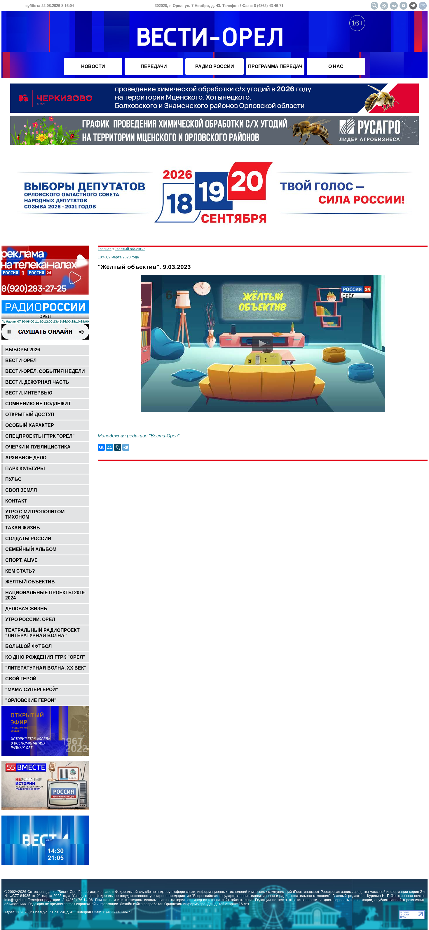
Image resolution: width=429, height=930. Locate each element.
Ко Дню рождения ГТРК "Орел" (45, 657)
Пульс (13, 479)
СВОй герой (20, 678)
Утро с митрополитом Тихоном (34, 514)
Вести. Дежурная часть (37, 382)
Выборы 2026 (22, 349)
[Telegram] (125, 447)
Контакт (16, 500)
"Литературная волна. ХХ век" (45, 667)
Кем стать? (20, 571)
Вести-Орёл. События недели (45, 371)
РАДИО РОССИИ (214, 66)
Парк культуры (25, 468)
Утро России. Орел (30, 619)
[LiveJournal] (117, 447)
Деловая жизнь (26, 608)
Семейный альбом (30, 549)
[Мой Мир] (109, 447)
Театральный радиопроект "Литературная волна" (42, 633)
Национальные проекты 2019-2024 (45, 595)
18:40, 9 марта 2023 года (118, 257)
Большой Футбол (28, 646)
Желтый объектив (30, 581)
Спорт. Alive (21, 560)
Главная (104, 249)
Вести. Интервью (29, 392)
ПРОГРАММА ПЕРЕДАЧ (275, 66)
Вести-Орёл (20, 360)
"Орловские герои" (31, 700)
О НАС (335, 66)
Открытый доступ (29, 414)
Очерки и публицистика (38, 446)
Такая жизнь (22, 527)
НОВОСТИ (93, 66)
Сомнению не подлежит (38, 403)
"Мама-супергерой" (31, 689)
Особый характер (29, 425)
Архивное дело (25, 457)
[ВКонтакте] (101, 447)
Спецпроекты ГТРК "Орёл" (40, 436)
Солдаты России (28, 538)
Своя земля (21, 490)
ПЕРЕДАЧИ (154, 66)
